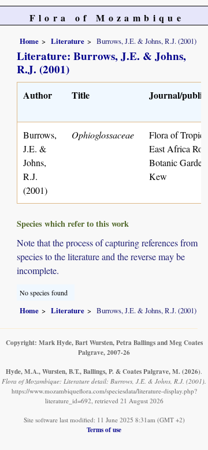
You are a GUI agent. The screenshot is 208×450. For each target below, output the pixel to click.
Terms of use (104, 429)
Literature (67, 41)
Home (29, 41)
